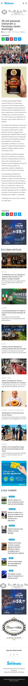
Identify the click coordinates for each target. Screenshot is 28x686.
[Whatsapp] (17, 654)
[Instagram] (14, 654)
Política (3, 344)
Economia (12, 509)
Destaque (4, 272)
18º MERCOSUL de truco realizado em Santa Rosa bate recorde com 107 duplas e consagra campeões (13, 277)
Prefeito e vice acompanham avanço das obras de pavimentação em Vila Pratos (13, 449)
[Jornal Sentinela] (9, 3)
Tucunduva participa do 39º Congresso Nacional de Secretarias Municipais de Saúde (13, 313)
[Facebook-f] (10, 654)
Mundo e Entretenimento (16, 410)
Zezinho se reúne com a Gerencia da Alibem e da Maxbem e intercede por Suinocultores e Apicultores (15, 516)
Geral (9, 378)
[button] (3, 39)
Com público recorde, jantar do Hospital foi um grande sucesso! (15, 576)
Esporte (3, 378)
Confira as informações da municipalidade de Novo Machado (15, 563)
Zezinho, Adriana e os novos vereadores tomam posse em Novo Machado (16, 502)
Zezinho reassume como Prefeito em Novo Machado (15, 531)
